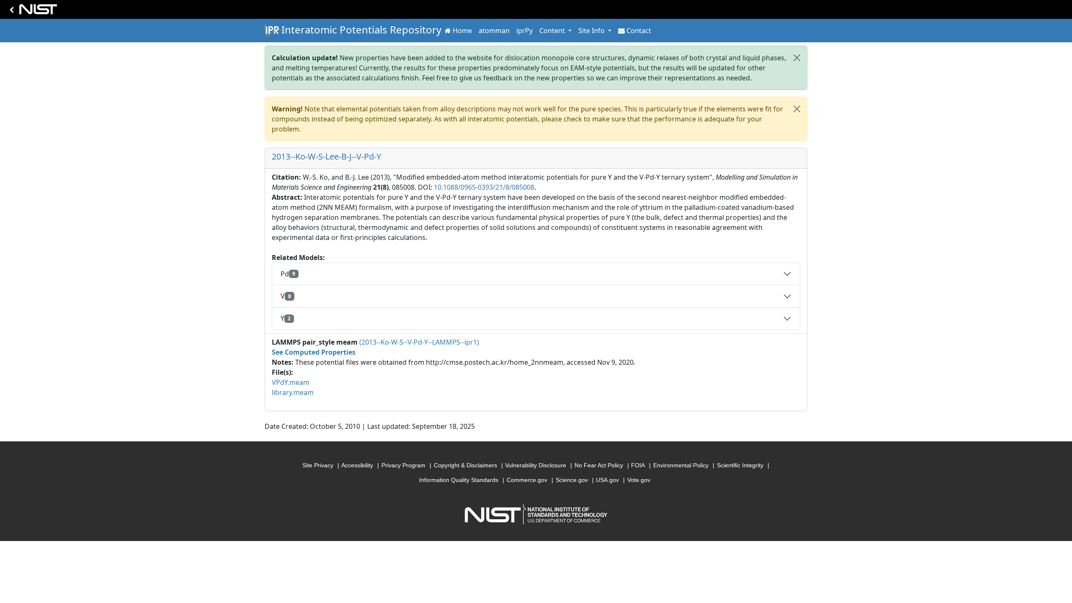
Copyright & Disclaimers (465, 465)
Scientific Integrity (740, 465)
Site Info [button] (592, 30)
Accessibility (357, 465)
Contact (638, 30)
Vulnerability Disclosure (535, 465)
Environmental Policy (681, 465)
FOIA (638, 465)
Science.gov (572, 480)
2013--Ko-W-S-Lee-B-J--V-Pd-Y (326, 156)
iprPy (524, 30)
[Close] (797, 58)
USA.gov (607, 480)
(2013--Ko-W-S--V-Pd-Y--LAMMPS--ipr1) (419, 342)
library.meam (293, 392)
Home (462, 30)
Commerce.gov (527, 480)
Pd (288, 273)
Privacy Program (403, 465)
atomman (494, 30)
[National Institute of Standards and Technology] (32, 11)
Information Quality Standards (458, 480)
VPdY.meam (290, 382)
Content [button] (553, 30)
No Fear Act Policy (599, 465)
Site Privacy (317, 465)
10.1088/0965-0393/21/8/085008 (484, 187)
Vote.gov (638, 480)
